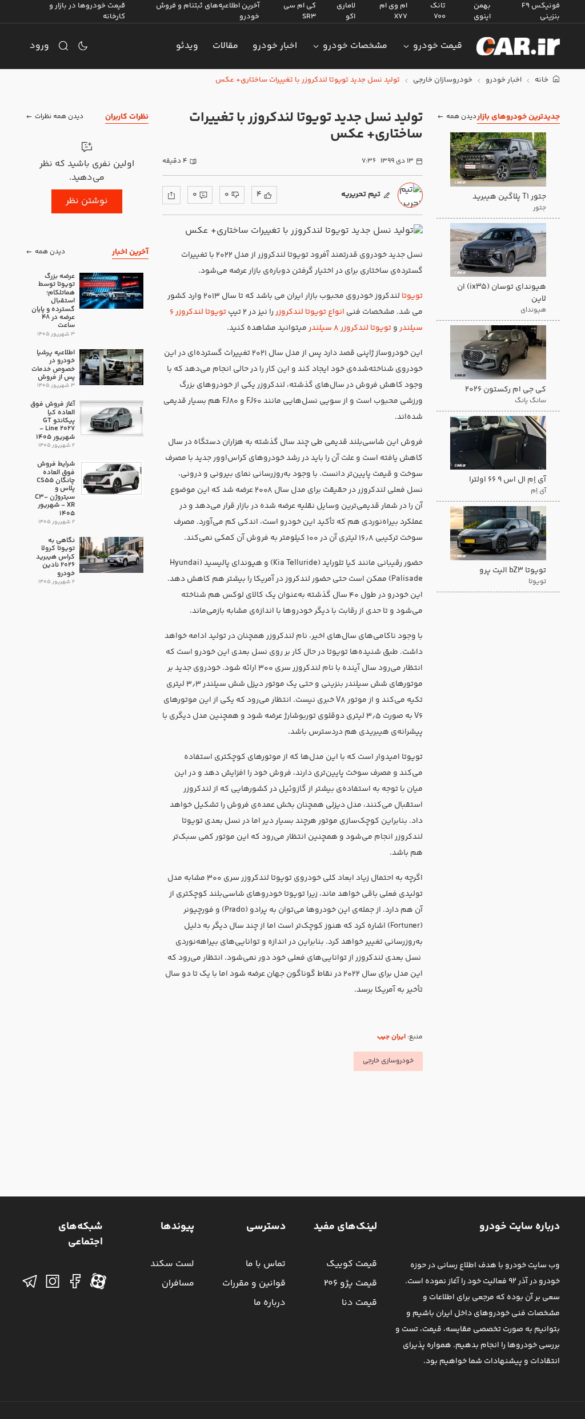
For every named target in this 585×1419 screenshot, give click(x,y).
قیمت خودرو (437, 46)
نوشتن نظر (87, 201)
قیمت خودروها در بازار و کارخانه (87, 11)
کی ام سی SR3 (299, 11)
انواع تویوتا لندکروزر (309, 312)
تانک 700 (438, 11)
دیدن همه (461, 116)
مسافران (178, 1283)
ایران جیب (391, 1037)
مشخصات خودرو (355, 46)
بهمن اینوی (482, 11)
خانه (542, 80)
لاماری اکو (345, 11)
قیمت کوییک (351, 1264)
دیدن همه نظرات (59, 116)
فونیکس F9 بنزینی (541, 11)
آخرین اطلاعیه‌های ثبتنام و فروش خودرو (207, 11)
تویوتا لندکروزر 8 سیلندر (349, 328)
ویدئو (187, 46)
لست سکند (172, 1264)
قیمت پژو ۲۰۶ (350, 1283)
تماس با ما (266, 1264)
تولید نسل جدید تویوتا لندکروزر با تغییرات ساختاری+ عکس (307, 80)
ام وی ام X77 (393, 11)
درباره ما (270, 1303)
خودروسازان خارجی (442, 80)
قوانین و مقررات (254, 1283)
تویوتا (412, 296)
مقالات (225, 46)
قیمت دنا (359, 1303)
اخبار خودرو (275, 46)
